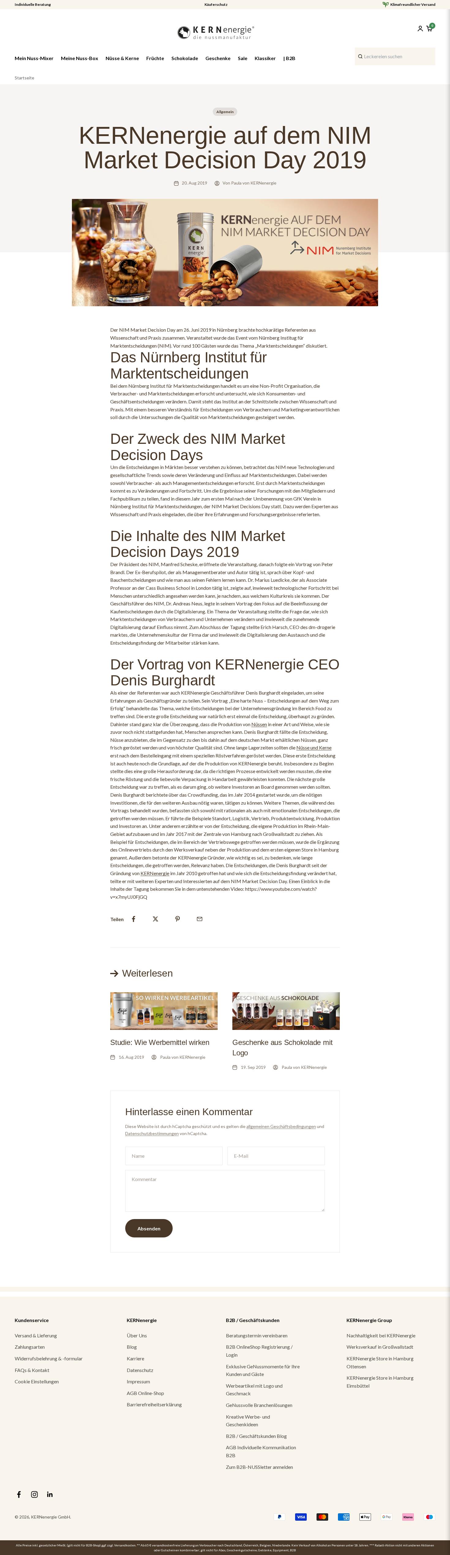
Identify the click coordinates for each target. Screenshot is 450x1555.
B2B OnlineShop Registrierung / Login (259, 1351)
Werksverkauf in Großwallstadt (380, 1347)
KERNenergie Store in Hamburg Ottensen (380, 1362)
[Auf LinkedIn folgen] (50, 1494)
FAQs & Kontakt (32, 1370)
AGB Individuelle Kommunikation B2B (261, 1451)
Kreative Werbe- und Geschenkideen (248, 1420)
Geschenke (218, 58)
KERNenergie (155, 873)
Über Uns (137, 1335)
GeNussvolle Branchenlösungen (259, 1405)
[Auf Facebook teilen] (133, 919)
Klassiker (265, 58)
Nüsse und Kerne (314, 747)
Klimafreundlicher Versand (412, 4)
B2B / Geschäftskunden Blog (256, 1436)
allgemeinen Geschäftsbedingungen (281, 1126)
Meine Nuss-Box (79, 58)
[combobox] (395, 56)
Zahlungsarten (30, 1347)
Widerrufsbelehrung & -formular (49, 1358)
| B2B (289, 58)
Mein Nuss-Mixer (34, 58)
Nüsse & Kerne (122, 58)
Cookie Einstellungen (37, 1381)
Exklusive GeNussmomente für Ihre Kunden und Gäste (263, 1370)
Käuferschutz (215, 4)
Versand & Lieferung (36, 1335)
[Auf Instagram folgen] (34, 1494)
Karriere (135, 1358)
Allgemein (225, 111)
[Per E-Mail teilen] (199, 919)
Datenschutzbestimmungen (152, 1133)
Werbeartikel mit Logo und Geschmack (254, 1390)
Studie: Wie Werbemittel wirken (159, 1042)
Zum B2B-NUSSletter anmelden (259, 1467)
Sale (242, 58)
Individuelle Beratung (33, 4)
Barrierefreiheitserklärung (154, 1404)
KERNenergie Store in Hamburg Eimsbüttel (380, 1382)
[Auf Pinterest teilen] (177, 919)
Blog (132, 1347)
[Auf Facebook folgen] (19, 1494)
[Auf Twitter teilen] (155, 919)
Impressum (138, 1381)
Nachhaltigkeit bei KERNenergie (381, 1335)
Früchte (155, 58)
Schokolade (184, 58)
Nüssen (259, 724)
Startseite (24, 77)
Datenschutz (140, 1370)
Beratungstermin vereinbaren (256, 1335)
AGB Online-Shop (145, 1393)
